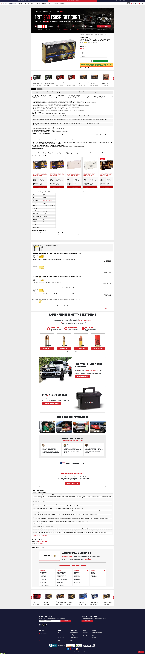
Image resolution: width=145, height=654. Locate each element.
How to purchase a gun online (97, 632)
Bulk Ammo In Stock (120, 0)
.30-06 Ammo (59, 580)
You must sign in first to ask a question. (40, 535)
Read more (88, 559)
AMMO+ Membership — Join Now (72, 0)
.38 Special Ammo (43, 580)
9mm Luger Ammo (46, 206)
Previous (31, 78)
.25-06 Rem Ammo (60, 585)
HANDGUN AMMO (40, 543)
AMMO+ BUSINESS (41, 3)
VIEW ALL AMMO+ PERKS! (51, 404)
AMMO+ (33, 3)
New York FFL (94, 637)
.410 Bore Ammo (77, 582)
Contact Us (60, 634)
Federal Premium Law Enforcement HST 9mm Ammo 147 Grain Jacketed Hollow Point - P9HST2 (57, 174)
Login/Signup (139, 3)
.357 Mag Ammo (43, 579)
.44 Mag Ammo (43, 583)
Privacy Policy (60, 638)
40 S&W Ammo (43, 575)
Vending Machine (73, 634)
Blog (58, 632)
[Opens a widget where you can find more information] (141, 652)
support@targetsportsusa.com (47, 639)
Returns (84, 634)
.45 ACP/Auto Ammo (44, 573)
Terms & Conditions (61, 637)
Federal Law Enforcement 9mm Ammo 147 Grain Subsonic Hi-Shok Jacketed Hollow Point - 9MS (73, 174)
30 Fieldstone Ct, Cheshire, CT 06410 (44, 634)
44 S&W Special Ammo (44, 585)
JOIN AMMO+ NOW (82, 376)
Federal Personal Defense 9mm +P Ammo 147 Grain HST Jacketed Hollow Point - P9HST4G (106, 174)
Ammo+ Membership (74, 632)
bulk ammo (48, 192)
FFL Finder (94, 635)
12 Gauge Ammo (77, 573)
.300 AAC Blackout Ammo (62, 579)
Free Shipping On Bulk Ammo (24, 0)
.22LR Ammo (93, 572)
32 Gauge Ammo (77, 580)
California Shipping (95, 638)
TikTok (46, 625)
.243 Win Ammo (60, 583)
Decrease (86, 61)
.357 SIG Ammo (43, 582)
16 (110, 308)
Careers (59, 640)
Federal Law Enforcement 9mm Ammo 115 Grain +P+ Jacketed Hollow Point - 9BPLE (89, 174)
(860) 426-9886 (135, 3)
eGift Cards (85, 635)
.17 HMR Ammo (93, 575)
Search (128, 3)
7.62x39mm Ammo (60, 576)
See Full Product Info (40, 187)
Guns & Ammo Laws (96, 634)
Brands (27, 3)
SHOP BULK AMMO (72, 483)
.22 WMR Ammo (94, 573)
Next (113, 78)
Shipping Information (74, 637)
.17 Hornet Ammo (94, 576)
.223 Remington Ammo (61, 572)
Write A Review (94, 42)
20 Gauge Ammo (77, 576)
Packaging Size (83, 46)
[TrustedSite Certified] (79, 645)
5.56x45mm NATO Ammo (61, 573)
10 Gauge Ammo (77, 572)
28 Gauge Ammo (77, 579)
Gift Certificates (73, 638)
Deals (49, 3)
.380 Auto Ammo (43, 576)
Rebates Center (73, 635)
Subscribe (66, 620)
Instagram (40, 625)
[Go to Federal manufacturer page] (49, 555)
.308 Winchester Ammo (61, 575)
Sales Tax (71, 640)
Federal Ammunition (47, 200)
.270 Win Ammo (60, 582)
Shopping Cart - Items (142, 3)
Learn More (87, 620)
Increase (91, 61)
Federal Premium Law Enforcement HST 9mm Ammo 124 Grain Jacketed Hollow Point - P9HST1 (40, 174)
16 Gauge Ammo (77, 575)
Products (20, 3)
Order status (85, 632)
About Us (59, 635)
